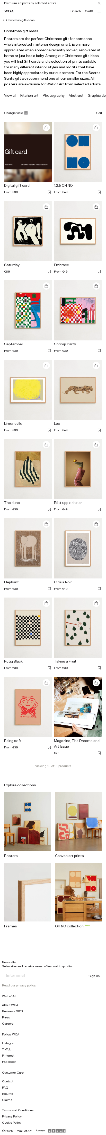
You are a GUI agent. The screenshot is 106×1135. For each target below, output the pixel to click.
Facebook (9, 1061)
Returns (7, 1093)
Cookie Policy (11, 1122)
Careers (7, 1023)
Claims (7, 1099)
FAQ (5, 1087)
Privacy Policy (12, 1116)
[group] (10, 95)
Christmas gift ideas (20, 20)
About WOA (10, 1005)
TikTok (6, 1049)
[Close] (99, 3)
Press (6, 1017)
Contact (7, 1081)
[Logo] (9, 11)
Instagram (9, 1043)
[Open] (99, 11)
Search (75, 11)
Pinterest (8, 1055)
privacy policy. (25, 985)
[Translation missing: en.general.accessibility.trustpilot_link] (41, 1131)
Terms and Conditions (17, 1110)
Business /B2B (12, 1011)
